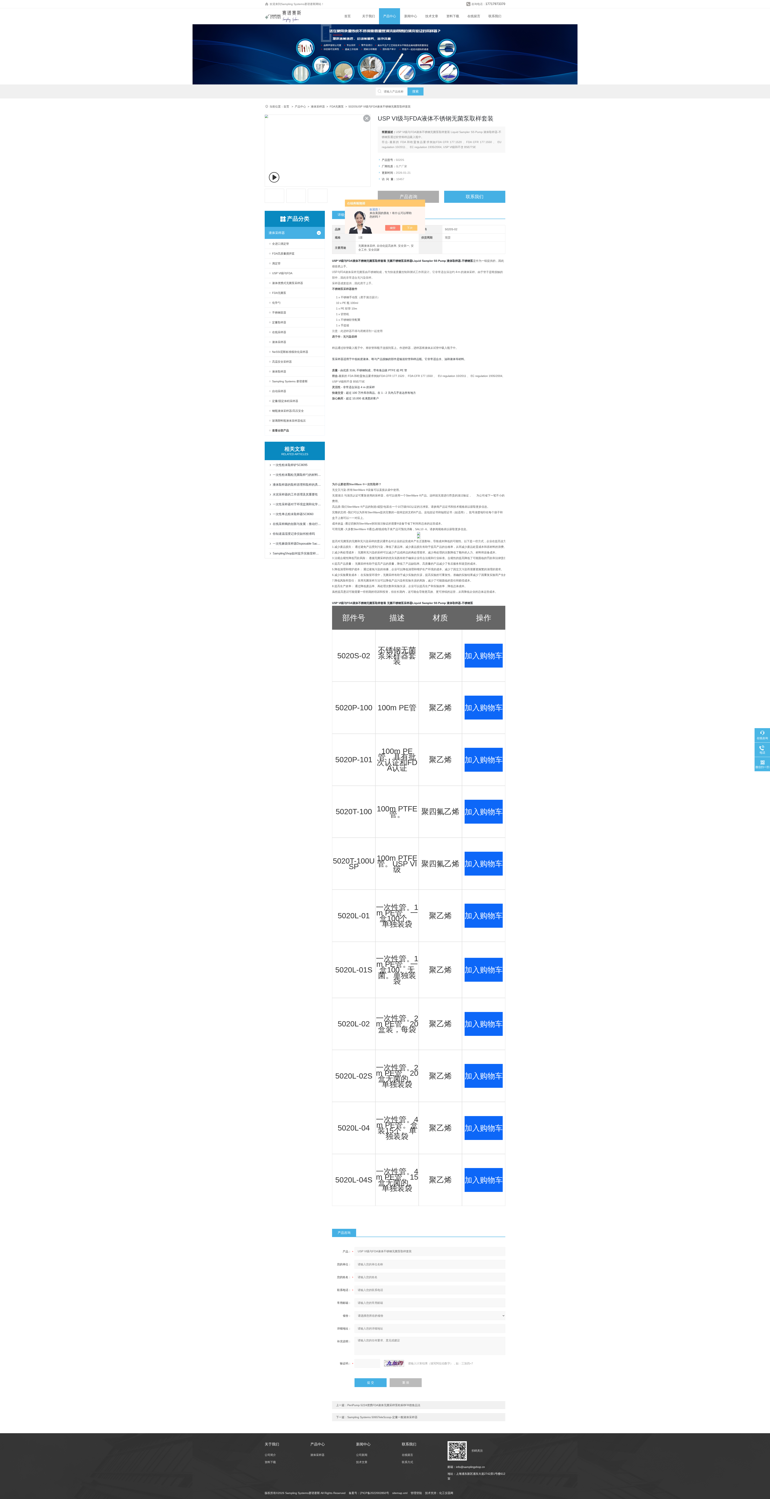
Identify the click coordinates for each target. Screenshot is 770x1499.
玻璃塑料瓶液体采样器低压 (289, 420)
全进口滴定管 (280, 243)
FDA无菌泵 (337, 106)
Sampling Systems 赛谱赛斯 (290, 381)
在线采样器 (279, 332)
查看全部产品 (280, 430)
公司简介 (270, 1454)
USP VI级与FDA (282, 273)
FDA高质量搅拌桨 (283, 253)
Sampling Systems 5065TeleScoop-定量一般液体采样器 (382, 1417)
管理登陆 (416, 1493)
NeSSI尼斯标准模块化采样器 (290, 351)
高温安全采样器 (282, 361)
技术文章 (431, 16)
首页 (347, 16)
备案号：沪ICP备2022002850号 (369, 1493)
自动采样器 (279, 391)
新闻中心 (410, 16)
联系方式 (407, 1462)
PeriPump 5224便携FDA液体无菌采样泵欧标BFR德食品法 (383, 1405)
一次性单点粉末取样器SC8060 (293, 514)
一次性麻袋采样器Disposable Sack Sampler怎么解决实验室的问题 (297, 543)
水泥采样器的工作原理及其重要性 (295, 494)
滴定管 (276, 263)
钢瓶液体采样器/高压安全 (288, 410)
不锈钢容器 (279, 312)
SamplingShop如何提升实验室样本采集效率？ (297, 553)
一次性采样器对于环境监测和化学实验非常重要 (297, 504)
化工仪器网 (446, 1493)
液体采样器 (318, 106)
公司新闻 (361, 1454)
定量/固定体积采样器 (285, 401)
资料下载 (452, 16)
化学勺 (276, 302)
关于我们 (368, 16)
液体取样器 (279, 371)
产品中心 (389, 16)
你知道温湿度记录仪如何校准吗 (294, 533)
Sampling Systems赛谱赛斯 (298, 4)
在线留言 (473, 16)
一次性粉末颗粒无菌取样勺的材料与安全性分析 (297, 474)
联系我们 (494, 16)
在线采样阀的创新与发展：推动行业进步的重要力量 (297, 524)
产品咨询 (408, 196)
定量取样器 (279, 322)
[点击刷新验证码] (394, 1363)
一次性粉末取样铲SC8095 (290, 465)
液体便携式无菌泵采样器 (287, 283)
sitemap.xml (399, 1493)
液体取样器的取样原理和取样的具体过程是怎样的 (297, 484)
